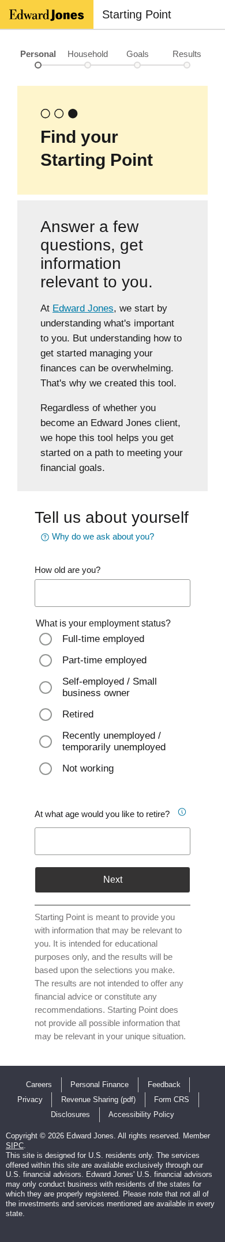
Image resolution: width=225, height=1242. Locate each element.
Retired (77, 714)
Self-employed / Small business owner (109, 687)
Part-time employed (104, 660)
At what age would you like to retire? (102, 814)
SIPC (15, 1145)
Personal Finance (99, 1084)
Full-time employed (103, 638)
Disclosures (70, 1114)
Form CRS (171, 1099)
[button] (181, 810)
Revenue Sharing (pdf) (98, 1099)
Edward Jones (83, 308)
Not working (88, 768)
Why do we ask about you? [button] (103, 536)
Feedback (164, 1084)
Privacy (30, 1099)
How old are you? (67, 570)
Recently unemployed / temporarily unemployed (114, 741)
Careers (39, 1084)
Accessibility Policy (141, 1114)
